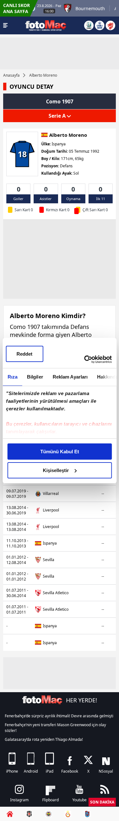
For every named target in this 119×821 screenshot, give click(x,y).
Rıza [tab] (12, 376)
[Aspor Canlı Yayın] (89, 25)
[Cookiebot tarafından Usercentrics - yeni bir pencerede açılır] (85, 359)
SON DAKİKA (102, 802)
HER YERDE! (81, 700)
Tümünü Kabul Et (59, 451)
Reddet (24, 354)
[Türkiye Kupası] (110, 25)
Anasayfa (11, 75)
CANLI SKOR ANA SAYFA (16, 8)
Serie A (58, 115)
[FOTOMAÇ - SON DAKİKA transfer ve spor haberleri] (45, 25)
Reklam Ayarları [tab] (70, 376)
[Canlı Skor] (99, 25)
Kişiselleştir (56, 470)
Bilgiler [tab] (35, 376)
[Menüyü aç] (5, 25)
